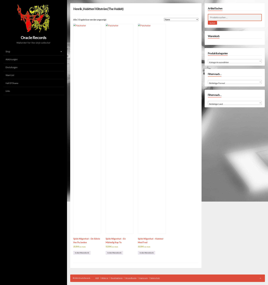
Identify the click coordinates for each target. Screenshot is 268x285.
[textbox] (235, 62)
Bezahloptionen (117, 278)
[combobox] (235, 61)
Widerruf (104, 278)
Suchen (212, 23)
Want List (10, 75)
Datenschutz (155, 278)
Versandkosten (131, 278)
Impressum (143, 278)
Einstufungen (11, 67)
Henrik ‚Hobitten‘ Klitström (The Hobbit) (98, 9)
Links (8, 91)
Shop (8, 51)
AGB (97, 278)
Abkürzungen (12, 59)
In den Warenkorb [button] (82, 253)
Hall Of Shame (12, 83)
